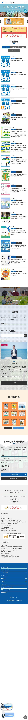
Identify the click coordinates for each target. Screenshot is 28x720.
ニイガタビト (4, 575)
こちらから (6, 527)
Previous (0, 21)
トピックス (14, 50)
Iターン (11, 376)
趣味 (14, 376)
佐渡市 (18, 376)
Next (27, 21)
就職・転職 (3, 376)
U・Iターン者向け (7, 458)
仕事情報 (14, 47)
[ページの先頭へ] (25, 716)
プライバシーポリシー (14, 597)
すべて (5, 47)
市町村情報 (4, 592)
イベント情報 (4, 573)
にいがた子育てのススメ (7, 587)
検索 (25, 335)
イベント (22, 47)
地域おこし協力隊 (5, 590)
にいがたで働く (5, 567)
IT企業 (8, 376)
